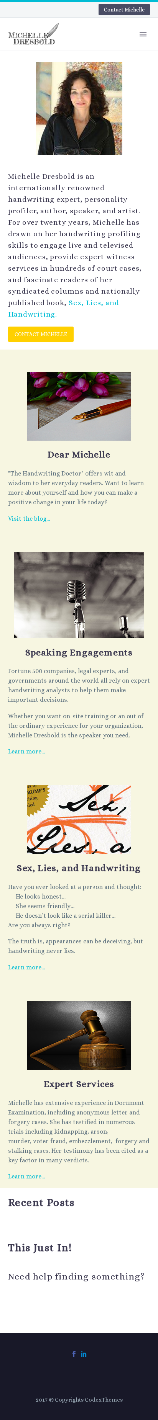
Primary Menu (143, 34)
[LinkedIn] (84, 1354)
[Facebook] (74, 1354)
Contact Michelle (124, 10)
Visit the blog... (29, 518)
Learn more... (26, 751)
